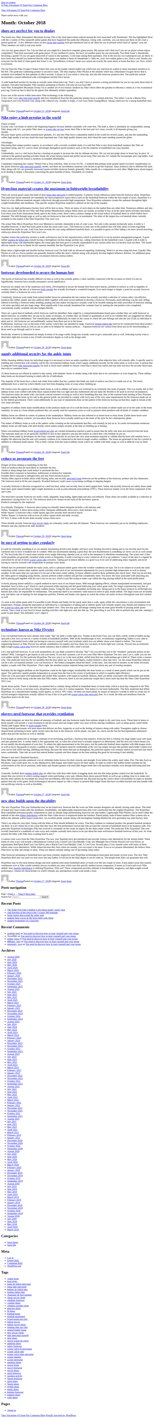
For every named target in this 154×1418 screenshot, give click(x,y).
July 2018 (12, 1219)
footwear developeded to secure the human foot (37, 272)
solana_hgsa (13, 939)
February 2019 (14, 1200)
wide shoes (12, 1397)
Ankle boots (13, 1278)
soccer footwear (14, 1368)
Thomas (20, 111)
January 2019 (13, 1202)
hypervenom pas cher (44, 431)
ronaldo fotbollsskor (23, 868)
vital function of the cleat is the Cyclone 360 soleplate (32, 912)
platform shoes (14, 1343)
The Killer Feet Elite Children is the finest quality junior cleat (36, 910)
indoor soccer (13, 1322)
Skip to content (8, 2)
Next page (30, 894)
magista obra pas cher (17, 1327)
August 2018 (13, 1216)
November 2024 (15, 1013)
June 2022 (12, 1092)
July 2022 (12, 1089)
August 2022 (13, 1086)
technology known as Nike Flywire (27, 630)
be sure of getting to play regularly (28, 543)
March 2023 (13, 1067)
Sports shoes (13, 1384)
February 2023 (14, 1070)
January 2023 (13, 1073)
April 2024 (12, 1032)
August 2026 (13, 957)
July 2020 (12, 1154)
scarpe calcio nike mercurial (84, 694)
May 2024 (12, 1029)
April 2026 (12, 967)
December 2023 (14, 1043)
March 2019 (13, 1197)
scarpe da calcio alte (14, 607)
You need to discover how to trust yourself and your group (51, 933)
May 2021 (12, 1127)
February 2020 (14, 1167)
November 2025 (15, 981)
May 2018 (12, 1224)
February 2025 (14, 1005)
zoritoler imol (13, 933)
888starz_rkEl (13, 941)
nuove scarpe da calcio (18, 1341)
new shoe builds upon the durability (28, 801)
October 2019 (13, 1178)
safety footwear (14, 1346)
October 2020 (13, 1146)
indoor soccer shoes (16, 1324)
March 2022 (13, 1100)
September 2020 (15, 1148)
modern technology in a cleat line (23, 920)
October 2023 (13, 1048)
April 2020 (12, 1162)
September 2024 (15, 1019)
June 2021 (12, 1124)
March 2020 (13, 1165)
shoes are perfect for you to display (28, 31)
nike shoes (12, 1338)
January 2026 (13, 975)
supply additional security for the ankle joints (36, 354)
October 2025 (13, 984)
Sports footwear (14, 1378)
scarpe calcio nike (38, 559)
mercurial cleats (74, 478)
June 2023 (12, 1059)
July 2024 (12, 1024)
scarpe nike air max (55, 129)
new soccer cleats (40, 523)
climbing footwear (16, 1300)
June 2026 (12, 962)
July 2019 (12, 1186)
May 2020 (12, 1159)
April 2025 (12, 1000)
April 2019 (12, 1194)
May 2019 (12, 1192)
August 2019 (13, 1183)
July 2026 (12, 959)
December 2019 (14, 1173)
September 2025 (15, 986)
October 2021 (13, 1113)
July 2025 (12, 992)
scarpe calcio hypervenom (19, 1349)
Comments (14, 1263)
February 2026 (14, 973)
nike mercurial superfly (29, 98)
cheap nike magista (55, 42)
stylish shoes (13, 1386)
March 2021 (13, 1132)
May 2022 (12, 1094)
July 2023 (12, 1056)
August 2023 (13, 1054)
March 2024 (13, 1035)
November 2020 (15, 1143)
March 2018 (13, 1229)
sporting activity (14, 1376)
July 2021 (12, 1121)
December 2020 (14, 1140)
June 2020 (12, 1156)
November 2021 (15, 1110)
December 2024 (14, 1011)
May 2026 (12, 965)
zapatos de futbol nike (18, 240)
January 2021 (13, 1138)
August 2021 (13, 1119)
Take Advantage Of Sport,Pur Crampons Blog (23, 10)
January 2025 (13, 1008)
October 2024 (13, 1016)
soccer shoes (13, 1370)
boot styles (12, 1281)
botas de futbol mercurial (19, 1284)
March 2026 (13, 970)
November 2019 (15, 1175)
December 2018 (14, 1205)
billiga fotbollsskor (29, 815)
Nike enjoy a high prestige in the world (31, 117)
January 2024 (13, 1040)
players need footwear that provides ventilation (37, 714)
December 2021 (14, 1108)
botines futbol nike (103, 324)
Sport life (65, 111)
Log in (10, 1258)
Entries (13, 1260)
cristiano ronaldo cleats (18, 1305)
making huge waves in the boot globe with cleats (30, 918)
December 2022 (14, 1075)
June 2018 (12, 1221)
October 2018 (13, 1210)
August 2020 (13, 1151)
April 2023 (12, 1065)
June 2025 (12, 994)
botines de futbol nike (17, 1289)
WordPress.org (14, 1266)
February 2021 (14, 1135)
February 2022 (14, 1102)
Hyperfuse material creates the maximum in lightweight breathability (55, 189)
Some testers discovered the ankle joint (25, 915)
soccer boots (13, 1365)
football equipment (16, 1316)
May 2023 (12, 1062)
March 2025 (13, 1002)
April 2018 (12, 1227)
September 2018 (15, 1213)
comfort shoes (13, 1303)
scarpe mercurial (15, 1359)
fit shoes (11, 1311)
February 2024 (14, 1038)
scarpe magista (14, 1357)
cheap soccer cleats (16, 1297)
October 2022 (13, 1081)
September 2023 (15, 1051)
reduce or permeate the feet (22, 459)
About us (11, 1410)
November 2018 (15, 1208)
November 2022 (15, 1078)
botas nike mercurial (56, 195)
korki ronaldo (47, 289)
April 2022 (12, 1097)
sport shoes (12, 1381)
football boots (13, 1314)
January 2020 (13, 1170)
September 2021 (15, 1116)
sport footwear (14, 1373)
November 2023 (15, 1046)
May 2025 (12, 997)
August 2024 (13, 1021)
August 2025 (13, 989)
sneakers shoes (14, 1362)
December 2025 (14, 978)
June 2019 (12, 1189)
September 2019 (15, 1181)
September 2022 (15, 1083)
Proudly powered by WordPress (61, 1415)
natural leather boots (16, 1330)
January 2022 (13, 1105)
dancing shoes (14, 1308)
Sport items (66, 182)
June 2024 (12, 1027)
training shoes (13, 1395)
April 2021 (12, 1129)
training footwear (15, 1392)
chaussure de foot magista (19, 1295)
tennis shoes (13, 1389)
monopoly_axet (14, 944)
